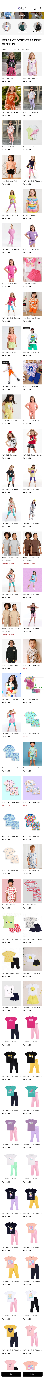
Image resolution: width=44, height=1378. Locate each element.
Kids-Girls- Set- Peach (31, 421)
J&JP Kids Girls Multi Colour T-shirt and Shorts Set (11, 489)
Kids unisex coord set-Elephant (10, 871)
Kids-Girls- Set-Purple (31, 112)
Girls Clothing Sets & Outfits (20, 49)
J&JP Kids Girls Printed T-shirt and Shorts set (11, 939)
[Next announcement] (39, 2)
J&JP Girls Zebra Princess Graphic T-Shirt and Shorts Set (32, 455)
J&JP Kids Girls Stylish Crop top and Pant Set (10, 249)
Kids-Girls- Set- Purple (31, 249)
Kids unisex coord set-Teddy (31, 665)
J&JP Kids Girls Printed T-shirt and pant (32, 524)
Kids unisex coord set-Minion (10, 802)
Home (4, 49)
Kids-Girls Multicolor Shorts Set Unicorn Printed (30, 215)
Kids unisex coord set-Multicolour (31, 836)
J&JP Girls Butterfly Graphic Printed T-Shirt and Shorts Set (31, 284)
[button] (2, 8)
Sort (33, 1374)
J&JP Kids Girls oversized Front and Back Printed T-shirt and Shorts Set (32, 352)
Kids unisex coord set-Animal (31, 802)
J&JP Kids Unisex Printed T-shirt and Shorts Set (32, 973)
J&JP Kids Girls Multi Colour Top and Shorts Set (32, 629)
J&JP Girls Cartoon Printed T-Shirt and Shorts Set (11, 455)
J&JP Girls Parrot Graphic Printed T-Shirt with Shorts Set (32, 78)
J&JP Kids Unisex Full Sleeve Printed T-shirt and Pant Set (11, 699)
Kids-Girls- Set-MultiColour (28, 147)
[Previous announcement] (4, 2)
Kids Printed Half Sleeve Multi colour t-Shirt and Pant (11, 905)
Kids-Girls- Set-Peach (10, 147)
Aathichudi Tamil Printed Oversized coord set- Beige (11, 629)
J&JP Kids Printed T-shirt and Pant (32, 939)
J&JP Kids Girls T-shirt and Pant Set (10, 318)
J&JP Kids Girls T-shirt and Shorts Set (10, 352)
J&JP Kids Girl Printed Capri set (10, 215)
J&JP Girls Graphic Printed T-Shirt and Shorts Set (11, 78)
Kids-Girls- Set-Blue (30, 386)
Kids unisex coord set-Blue (10, 768)
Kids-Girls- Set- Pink (9, 181)
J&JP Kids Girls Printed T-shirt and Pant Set (32, 181)
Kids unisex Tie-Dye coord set (30, 699)
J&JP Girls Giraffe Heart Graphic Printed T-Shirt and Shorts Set (11, 112)
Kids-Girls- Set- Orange (31, 318)
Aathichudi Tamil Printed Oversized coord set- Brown (32, 558)
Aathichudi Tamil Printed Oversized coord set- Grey (11, 558)
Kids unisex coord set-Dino (31, 734)
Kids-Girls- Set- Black (10, 665)
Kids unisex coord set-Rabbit (31, 871)
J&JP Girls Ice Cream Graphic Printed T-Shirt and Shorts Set (10, 421)
